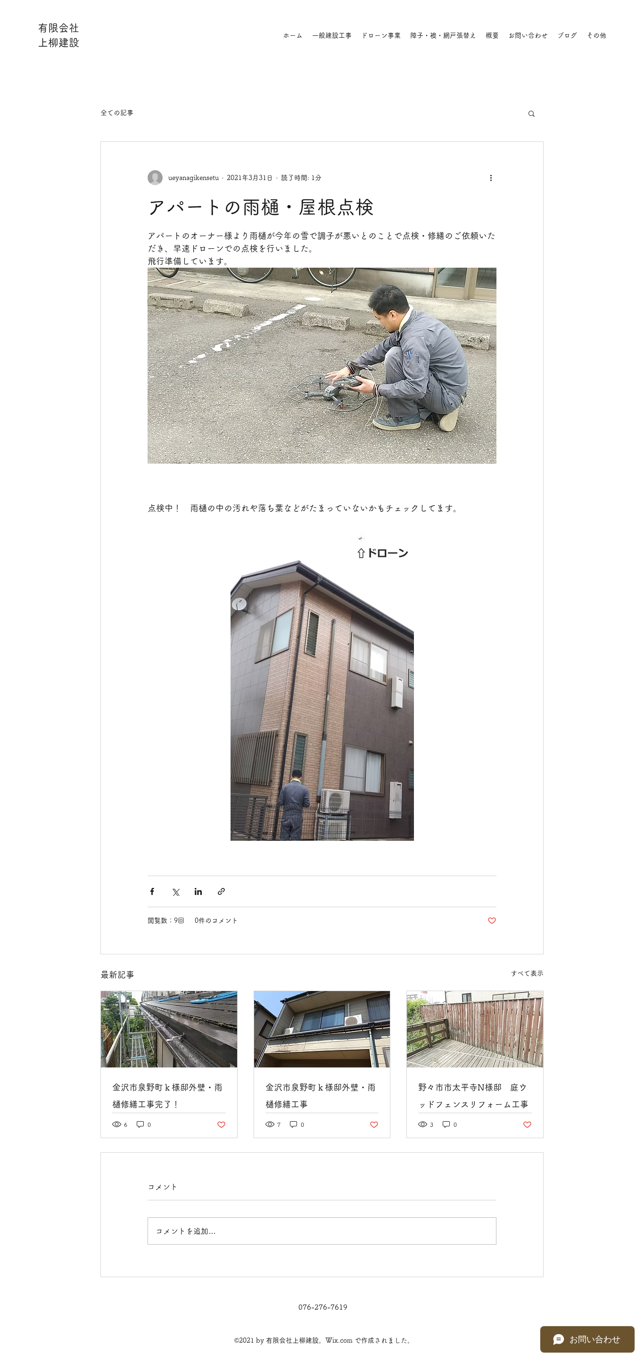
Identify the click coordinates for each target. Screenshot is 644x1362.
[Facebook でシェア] (152, 891)
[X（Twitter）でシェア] (175, 891)
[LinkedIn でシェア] (198, 891)
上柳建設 (58, 42)
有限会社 (58, 28)
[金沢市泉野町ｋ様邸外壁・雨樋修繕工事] (322, 1029)
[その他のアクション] (490, 177)
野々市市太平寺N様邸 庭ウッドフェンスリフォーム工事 (473, 1095)
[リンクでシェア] (221, 891)
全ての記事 (116, 112)
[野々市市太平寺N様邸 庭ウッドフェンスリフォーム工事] (475, 1029)
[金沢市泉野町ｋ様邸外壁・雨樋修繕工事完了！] (169, 1029)
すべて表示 (527, 973)
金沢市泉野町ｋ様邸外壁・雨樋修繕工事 (320, 1095)
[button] (531, 113)
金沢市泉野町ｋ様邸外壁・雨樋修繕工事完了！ (167, 1095)
